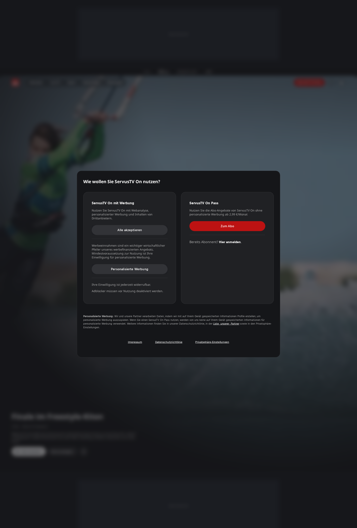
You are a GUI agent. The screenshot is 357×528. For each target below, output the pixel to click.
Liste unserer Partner (226, 323)
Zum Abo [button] (227, 226)
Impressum (135, 341)
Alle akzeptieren (129, 230)
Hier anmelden (230, 242)
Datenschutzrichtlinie (168, 341)
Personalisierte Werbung (129, 269)
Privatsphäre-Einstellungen (212, 341)
